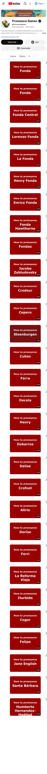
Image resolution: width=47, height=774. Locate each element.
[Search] (25, 3)
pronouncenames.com (11, 37)
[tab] (13, 56)
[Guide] (3, 3)
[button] (33, 56)
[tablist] (23, 56)
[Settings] (30, 3)
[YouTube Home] (14, 3)
